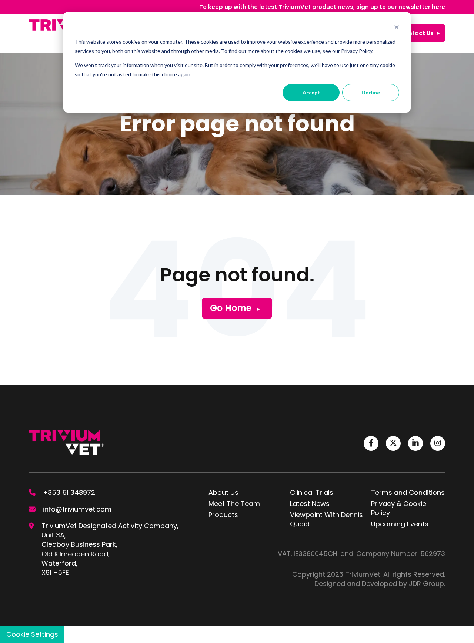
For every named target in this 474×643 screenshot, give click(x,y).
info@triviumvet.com (77, 509)
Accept (311, 92)
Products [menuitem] (223, 514)
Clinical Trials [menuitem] (311, 492)
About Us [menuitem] (223, 492)
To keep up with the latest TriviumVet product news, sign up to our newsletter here (322, 7)
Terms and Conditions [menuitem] (408, 492)
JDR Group (426, 583)
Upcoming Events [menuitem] (399, 524)
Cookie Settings (32, 634)
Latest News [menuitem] (310, 503)
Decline (370, 92)
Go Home (230, 308)
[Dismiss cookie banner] (396, 28)
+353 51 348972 (69, 492)
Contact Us (417, 33)
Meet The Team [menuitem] (234, 503)
